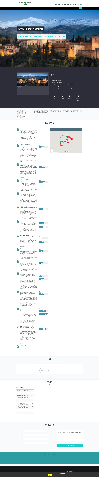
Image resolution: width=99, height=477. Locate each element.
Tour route (68, 8)
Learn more (62, 473)
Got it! (50, 475)
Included (19, 366)
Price (77, 8)
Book (80, 8)
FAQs (73, 8)
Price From (53, 72)
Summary (62, 8)
